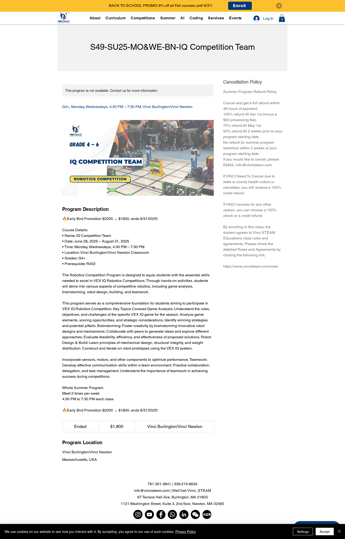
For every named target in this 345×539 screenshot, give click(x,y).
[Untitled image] (138, 158)
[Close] (279, 6)
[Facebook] (160, 514)
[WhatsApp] (172, 514)
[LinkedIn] (183, 514)
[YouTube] (149, 514)
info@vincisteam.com (152, 490)
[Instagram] (137, 514)
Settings (303, 531)
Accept (325, 531)
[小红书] (206, 514)
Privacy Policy (185, 531)
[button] (116, 18)
